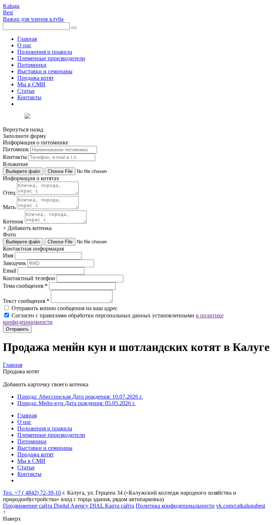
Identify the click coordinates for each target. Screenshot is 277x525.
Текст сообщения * (26, 301)
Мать (9, 207)
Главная (27, 39)
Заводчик (14, 263)
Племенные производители (51, 58)
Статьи (26, 91)
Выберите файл (23, 171)
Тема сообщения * (25, 286)
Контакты (29, 97)
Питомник (16, 149)
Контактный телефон (29, 278)
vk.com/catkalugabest (240, 506)
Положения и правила (44, 52)
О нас (24, 45)
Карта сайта (119, 506)
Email (9, 271)
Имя (8, 255)
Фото (9, 234)
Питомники (32, 65)
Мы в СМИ (31, 84)
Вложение (15, 164)
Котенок (13, 221)
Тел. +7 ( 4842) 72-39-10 (32, 493)
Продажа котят (35, 78)
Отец (9, 193)
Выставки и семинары (44, 71)
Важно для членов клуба (33, 19)
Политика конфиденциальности (175, 506)
